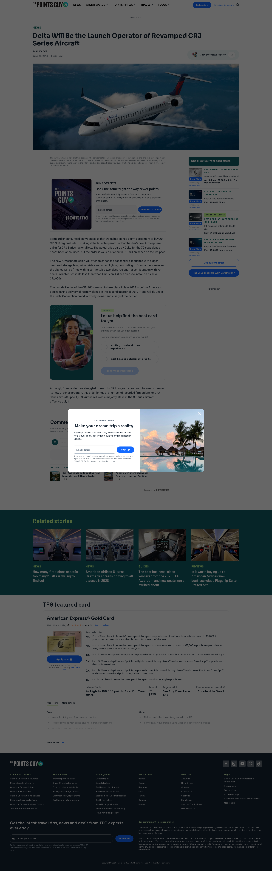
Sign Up (125, 449)
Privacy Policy (80, 461)
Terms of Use (89, 459)
